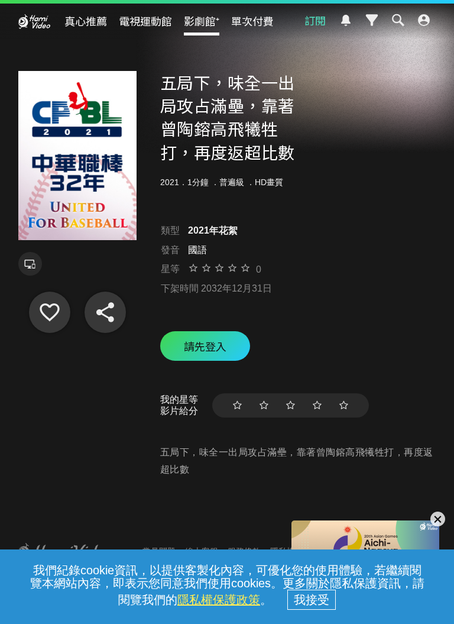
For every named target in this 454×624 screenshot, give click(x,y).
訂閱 (315, 20)
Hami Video (34, 21)
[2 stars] (264, 405)
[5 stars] (343, 405)
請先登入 (205, 346)
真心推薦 (85, 20)
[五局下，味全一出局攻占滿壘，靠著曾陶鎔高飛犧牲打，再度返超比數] (49, 312)
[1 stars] (237, 405)
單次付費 (252, 20)
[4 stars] (317, 405)
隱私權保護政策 (218, 599)
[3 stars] (290, 405)
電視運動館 (145, 20)
